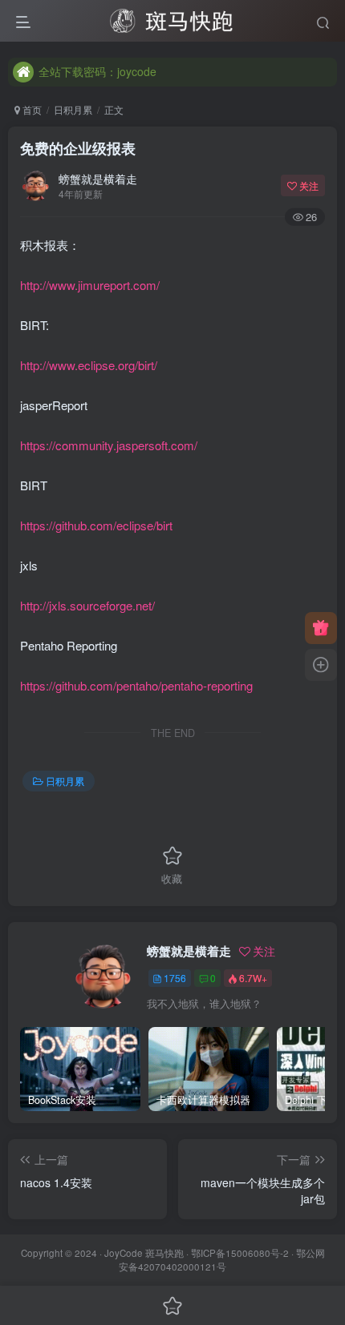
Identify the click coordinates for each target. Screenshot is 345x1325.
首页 (31, 109)
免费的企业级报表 (78, 148)
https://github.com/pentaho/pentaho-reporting (136, 685)
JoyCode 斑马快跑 (144, 1252)
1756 (175, 978)
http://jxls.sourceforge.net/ (87, 605)
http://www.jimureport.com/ (90, 284)
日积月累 (73, 109)
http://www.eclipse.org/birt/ (88, 364)
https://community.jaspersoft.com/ (108, 445)
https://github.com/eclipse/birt (96, 525)
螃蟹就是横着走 (98, 179)
